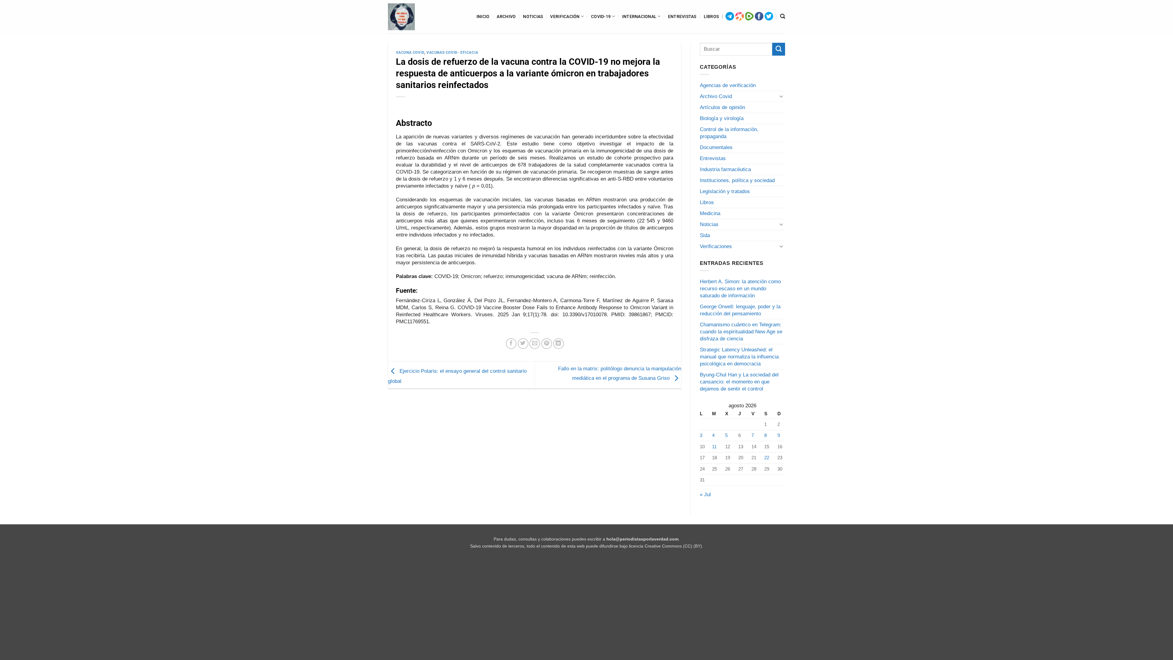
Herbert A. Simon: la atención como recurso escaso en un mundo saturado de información (740, 289)
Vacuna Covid (410, 52)
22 (766, 457)
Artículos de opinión (722, 107)
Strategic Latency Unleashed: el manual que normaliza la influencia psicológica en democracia (739, 357)
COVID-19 (601, 16)
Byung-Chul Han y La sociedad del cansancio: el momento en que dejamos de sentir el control (739, 382)
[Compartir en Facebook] (511, 343)
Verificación (564, 16)
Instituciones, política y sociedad (737, 180)
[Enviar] (778, 49)
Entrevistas (682, 16)
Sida (705, 235)
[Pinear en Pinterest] (546, 343)
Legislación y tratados (725, 191)
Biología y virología (722, 118)
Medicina (710, 213)
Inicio (483, 16)
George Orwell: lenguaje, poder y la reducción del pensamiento (740, 310)
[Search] (782, 16)
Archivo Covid (716, 96)
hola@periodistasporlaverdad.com (642, 539)
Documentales (716, 147)
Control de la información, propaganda (729, 133)
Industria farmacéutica (725, 169)
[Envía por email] (534, 343)
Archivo (506, 16)
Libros (711, 16)
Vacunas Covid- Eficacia (452, 52)
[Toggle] (781, 96)
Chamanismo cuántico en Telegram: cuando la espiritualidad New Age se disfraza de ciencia (741, 332)
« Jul (705, 494)
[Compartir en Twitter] (523, 343)
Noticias (533, 16)
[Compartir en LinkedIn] (558, 343)
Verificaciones (716, 246)
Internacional (639, 16)
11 (714, 446)
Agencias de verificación (728, 85)
